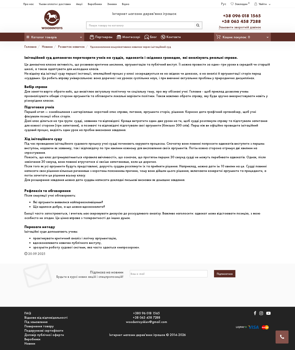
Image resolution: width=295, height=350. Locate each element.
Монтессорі (131, 37)
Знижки (112, 4)
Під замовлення (36, 322)
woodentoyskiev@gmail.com (146, 322)
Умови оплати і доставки (55, 4)
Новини (47, 46)
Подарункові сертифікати (43, 330)
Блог (153, 37)
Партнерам (103, 37)
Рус (223, 4)
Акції (79, 4)
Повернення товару (39, 326)
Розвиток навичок (71, 46)
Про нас (28, 4)
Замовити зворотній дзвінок (240, 27)
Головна (30, 46)
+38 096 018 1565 (242, 16)
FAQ (27, 313)
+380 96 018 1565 (146, 313)
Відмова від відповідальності (46, 317)
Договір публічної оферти (44, 335)
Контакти (174, 37)
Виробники (95, 4)
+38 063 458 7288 (241, 21)
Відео (125, 4)
